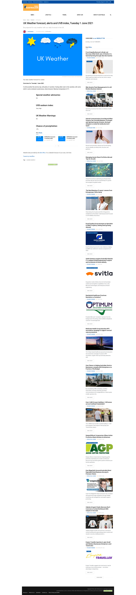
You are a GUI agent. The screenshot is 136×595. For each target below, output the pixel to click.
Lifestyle (48, 14)
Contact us (46, 2)
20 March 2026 (101, 439)
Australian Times (91, 127)
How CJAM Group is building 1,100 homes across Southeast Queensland (99, 403)
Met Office (42, 152)
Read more (90, 82)
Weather (32, 20)
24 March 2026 (100, 406)
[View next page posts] (58, 146)
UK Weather (38, 20)
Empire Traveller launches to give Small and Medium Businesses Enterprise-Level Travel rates (98, 543)
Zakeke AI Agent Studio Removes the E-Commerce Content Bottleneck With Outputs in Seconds (98, 508)
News (32, 14)
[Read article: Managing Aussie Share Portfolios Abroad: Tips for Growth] (99, 170)
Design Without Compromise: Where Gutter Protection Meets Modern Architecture (99, 436)
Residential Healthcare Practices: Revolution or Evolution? (96, 296)
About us (30, 2)
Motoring (89, 94)
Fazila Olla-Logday (91, 91)
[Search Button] (110, 14)
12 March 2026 (101, 476)
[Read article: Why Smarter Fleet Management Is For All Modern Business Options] (99, 100)
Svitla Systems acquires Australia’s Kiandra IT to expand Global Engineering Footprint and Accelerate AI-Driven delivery (99, 260)
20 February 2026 (101, 547)
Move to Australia (99, 14)
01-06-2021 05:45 (40, 31)
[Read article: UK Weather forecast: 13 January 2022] (61, 138)
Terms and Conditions (38, 2)
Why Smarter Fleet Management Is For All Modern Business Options (99, 88)
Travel (64, 14)
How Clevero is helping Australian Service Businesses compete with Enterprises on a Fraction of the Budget (99, 367)
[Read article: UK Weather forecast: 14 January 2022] (39, 138)
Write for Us (31, 592)
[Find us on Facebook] (110, 2)
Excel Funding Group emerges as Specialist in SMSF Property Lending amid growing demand (99, 225)
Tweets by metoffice (28, 156)
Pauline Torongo (91, 57)
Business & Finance (92, 197)
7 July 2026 (99, 127)
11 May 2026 (99, 264)
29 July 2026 (100, 91)
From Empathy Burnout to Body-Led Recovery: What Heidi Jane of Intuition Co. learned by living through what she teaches (99, 54)
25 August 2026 (100, 57)
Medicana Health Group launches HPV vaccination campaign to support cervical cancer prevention (99, 330)
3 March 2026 (101, 512)
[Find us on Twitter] (112, 2)
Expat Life (80, 14)
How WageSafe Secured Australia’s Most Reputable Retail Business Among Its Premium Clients (98, 472)
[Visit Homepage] (31, 7)
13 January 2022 (71, 140)
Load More (99, 577)
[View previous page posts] (55, 146)
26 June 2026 (99, 229)
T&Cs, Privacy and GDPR (54, 592)
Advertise (25, 2)
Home (24, 20)
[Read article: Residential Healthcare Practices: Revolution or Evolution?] (99, 308)
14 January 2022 (49, 140)
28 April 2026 (100, 334)
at (87, 164)
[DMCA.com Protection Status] (52, 164)
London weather (31, 160)
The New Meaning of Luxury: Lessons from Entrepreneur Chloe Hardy (99, 191)
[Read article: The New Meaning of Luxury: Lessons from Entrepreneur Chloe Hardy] (99, 203)
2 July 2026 (100, 161)
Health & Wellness (92, 337)
